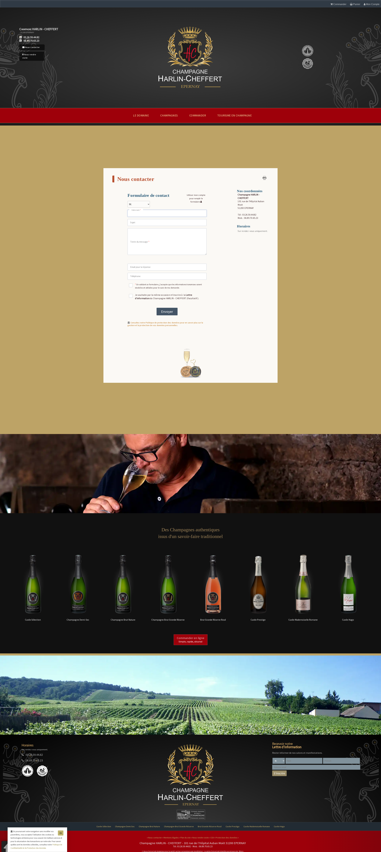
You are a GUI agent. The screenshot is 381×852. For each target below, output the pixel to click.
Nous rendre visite (29, 56)
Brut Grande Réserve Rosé (210, 826)
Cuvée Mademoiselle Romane (256, 826)
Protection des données (227, 837)
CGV (212, 837)
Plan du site (185, 837)
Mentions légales (171, 837)
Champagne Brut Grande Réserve (179, 826)
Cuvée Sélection (103, 826)
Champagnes (169, 115)
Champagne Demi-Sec (125, 826)
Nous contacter (32, 47)
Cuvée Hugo (279, 826)
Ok (61, 833)
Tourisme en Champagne (234, 115)
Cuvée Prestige (232, 826)
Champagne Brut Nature (149, 826)
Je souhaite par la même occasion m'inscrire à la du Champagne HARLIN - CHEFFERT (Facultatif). (167, 297)
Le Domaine (141, 115)
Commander (197, 115)
